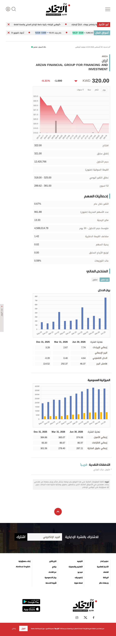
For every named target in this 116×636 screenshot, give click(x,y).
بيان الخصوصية (50, 577)
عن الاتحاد (52, 572)
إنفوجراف (78, 577)
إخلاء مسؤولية (24, 561)
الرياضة (105, 577)
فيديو (79, 572)
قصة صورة (78, 583)
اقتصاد (105, 572)
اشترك (20, 537)
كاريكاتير (52, 561)
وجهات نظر (103, 583)
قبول (23, 628)
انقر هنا (57, 629)
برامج (54, 567)
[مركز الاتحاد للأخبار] (58, 9)
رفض (14, 628)
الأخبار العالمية (102, 567)
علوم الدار (104, 561)
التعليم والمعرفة (75, 567)
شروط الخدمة (51, 583)
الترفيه (79, 561)
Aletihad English (23, 567)
